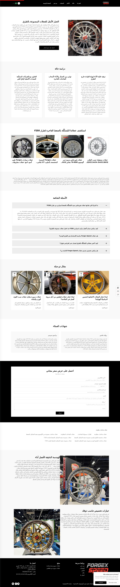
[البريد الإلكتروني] (118, 291)
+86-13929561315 (27, 571)
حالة (73, 3)
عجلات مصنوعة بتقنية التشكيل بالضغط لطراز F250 (58, 441)
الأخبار (68, 3)
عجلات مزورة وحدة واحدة (53, 566)
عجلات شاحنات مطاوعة (100, 434)
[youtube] (18, 584)
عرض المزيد (105, 307)
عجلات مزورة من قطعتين (53, 568)
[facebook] (16, 584)
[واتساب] (118, 287)
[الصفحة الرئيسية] (106, 3)
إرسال (60, 413)
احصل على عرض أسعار (49, 47)
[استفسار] (118, 294)
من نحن (55, 3)
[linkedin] (13, 584)
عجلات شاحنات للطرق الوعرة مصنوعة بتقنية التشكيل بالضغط (91, 441)
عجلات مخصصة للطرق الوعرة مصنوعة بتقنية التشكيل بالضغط (90, 437)
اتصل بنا (79, 3)
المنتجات (62, 3)
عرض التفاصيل (97, 146)
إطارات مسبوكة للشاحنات (84, 434)
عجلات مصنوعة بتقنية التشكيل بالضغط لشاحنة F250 (57, 437)
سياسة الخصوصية (67, 583)
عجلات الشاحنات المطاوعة (68, 434)
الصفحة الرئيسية (47, 3)
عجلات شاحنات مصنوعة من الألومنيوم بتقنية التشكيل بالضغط (42, 434)
